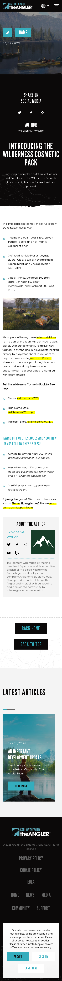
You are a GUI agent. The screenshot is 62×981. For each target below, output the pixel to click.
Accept (18, 956)
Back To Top (31, 644)
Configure (31, 968)
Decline (43, 956)
